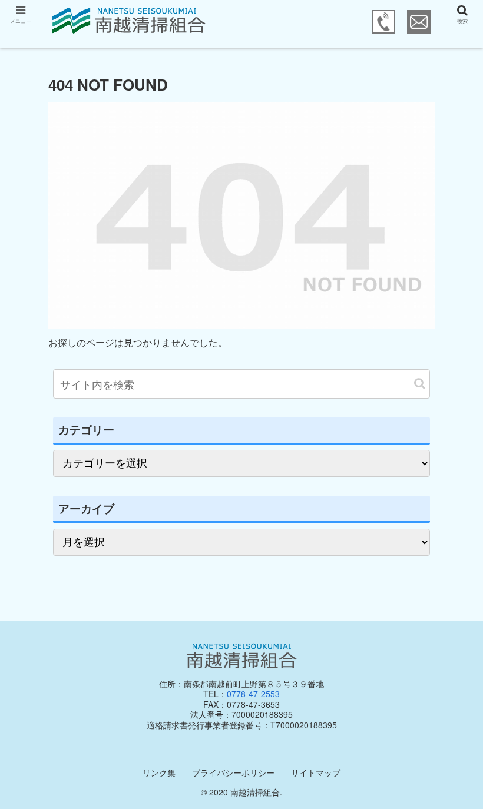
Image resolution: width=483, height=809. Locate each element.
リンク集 (159, 772)
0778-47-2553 (253, 693)
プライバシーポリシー (233, 772)
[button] (419, 383)
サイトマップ (315, 772)
